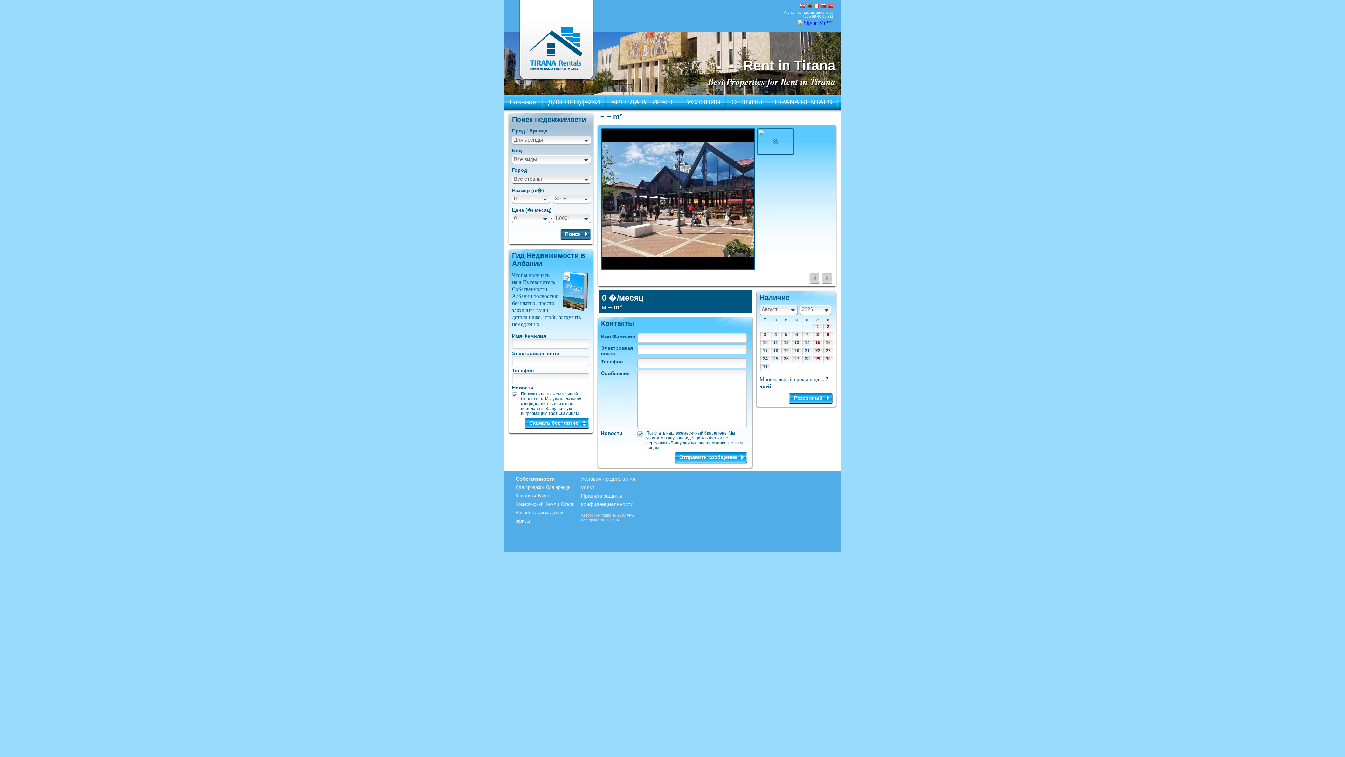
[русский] (823, 6)
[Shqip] (809, 6)
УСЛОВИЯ (703, 102)
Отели (567, 504)
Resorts (523, 512)
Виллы (545, 495)
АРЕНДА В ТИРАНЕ (643, 102)
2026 (807, 309)
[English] (802, 6)
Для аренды (528, 140)
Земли (552, 504)
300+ (560, 199)
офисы (523, 521)
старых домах (548, 512)
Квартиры (526, 495)
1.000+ (563, 218)
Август (769, 309)
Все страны (528, 179)
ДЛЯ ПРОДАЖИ (574, 102)
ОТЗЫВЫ (747, 102)
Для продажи (530, 487)
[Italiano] (816, 6)
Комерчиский (529, 504)
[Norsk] (830, 6)
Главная (523, 102)
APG (631, 515)
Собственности (535, 479)
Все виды (525, 159)
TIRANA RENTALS (803, 102)
